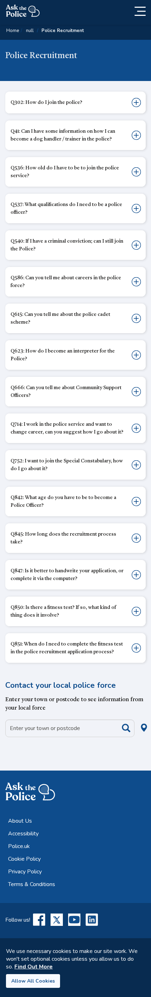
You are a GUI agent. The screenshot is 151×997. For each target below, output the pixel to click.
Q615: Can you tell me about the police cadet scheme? (60, 318)
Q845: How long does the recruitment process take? (63, 538)
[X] (57, 920)
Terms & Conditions (31, 884)
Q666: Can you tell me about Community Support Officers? (66, 391)
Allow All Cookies (33, 981)
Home (12, 30)
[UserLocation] (132, 719)
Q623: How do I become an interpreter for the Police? (63, 355)
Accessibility (23, 833)
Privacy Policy (25, 872)
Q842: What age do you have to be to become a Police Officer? (63, 501)
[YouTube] (74, 920)
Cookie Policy (24, 859)
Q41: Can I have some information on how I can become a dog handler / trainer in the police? (63, 135)
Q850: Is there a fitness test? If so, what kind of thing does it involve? (63, 611)
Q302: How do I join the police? (46, 102)
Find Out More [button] (33, 967)
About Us (20, 821)
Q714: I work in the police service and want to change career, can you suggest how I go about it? (67, 428)
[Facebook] (39, 920)
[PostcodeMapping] (120, 727)
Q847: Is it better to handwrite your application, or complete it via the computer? (67, 574)
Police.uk (19, 846)
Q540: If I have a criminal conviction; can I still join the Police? (67, 245)
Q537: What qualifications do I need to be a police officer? (66, 208)
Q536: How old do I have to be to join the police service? (65, 172)
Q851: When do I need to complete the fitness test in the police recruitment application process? (67, 648)
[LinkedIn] (92, 920)
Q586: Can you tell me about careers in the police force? (66, 281)
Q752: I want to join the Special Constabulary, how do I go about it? (67, 465)
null (30, 30)
